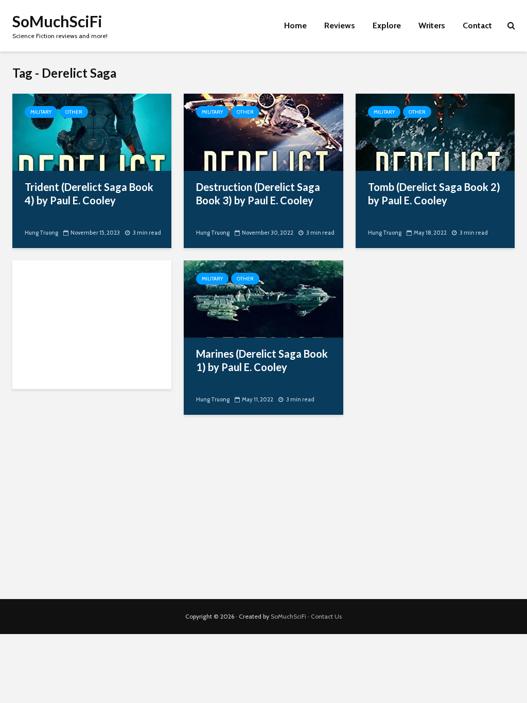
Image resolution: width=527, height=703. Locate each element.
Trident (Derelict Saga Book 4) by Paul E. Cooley (89, 193)
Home (295, 25)
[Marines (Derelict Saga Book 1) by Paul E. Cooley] (263, 298)
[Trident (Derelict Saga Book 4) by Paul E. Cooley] (91, 131)
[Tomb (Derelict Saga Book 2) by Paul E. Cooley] (435, 131)
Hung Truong (41, 232)
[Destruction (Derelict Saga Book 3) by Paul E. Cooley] (263, 131)
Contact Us (326, 616)
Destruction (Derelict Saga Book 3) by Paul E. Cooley (258, 193)
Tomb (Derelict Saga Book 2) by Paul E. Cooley (434, 193)
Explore (387, 25)
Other (73, 112)
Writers (431, 25)
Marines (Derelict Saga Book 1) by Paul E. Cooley (262, 360)
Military (40, 112)
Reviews (339, 25)
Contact (477, 25)
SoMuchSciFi (57, 21)
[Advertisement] (91, 324)
